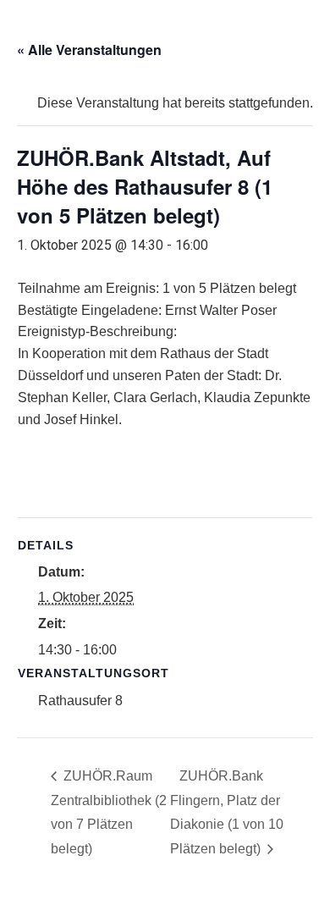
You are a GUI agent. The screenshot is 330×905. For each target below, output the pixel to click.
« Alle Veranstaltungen (89, 49)
